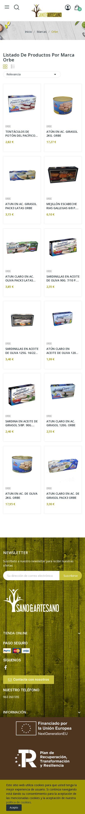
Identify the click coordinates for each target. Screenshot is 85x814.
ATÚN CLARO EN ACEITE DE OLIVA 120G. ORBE (62, 351)
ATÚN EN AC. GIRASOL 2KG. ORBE (62, 134)
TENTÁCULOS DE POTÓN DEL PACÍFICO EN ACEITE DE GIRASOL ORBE (21, 134)
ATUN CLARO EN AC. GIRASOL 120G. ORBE (61, 423)
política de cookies (18, 802)
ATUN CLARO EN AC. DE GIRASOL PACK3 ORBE (62, 496)
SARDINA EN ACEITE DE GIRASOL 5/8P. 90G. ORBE (21, 423)
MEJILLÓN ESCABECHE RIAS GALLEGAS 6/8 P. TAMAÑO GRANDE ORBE (61, 206)
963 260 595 (11, 697)
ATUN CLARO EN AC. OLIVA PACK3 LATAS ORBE (19, 278)
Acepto (14, 807)
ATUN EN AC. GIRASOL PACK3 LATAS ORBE (21, 206)
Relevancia (32, 74)
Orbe (8, 126)
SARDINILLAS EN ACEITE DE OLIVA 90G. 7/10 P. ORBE (63, 278)
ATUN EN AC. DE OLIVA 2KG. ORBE (21, 496)
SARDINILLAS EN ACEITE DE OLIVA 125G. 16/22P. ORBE (22, 351)
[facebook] (5, 667)
